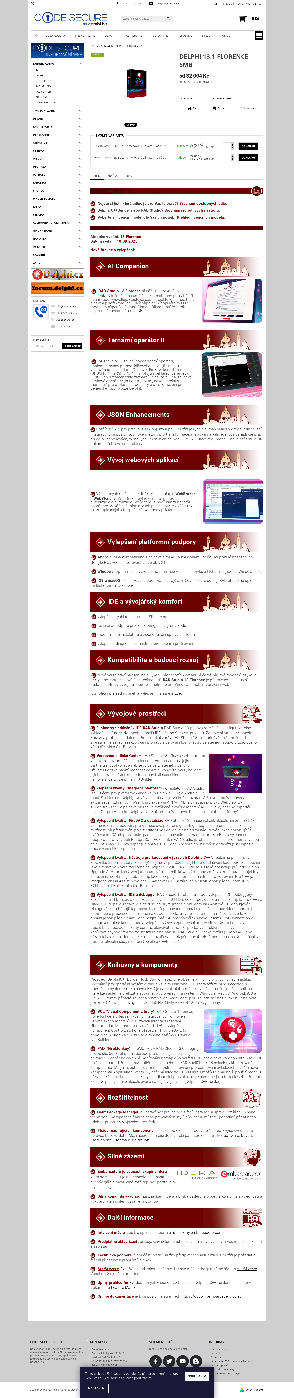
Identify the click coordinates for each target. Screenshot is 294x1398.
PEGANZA (39, 166)
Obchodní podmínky (222, 1369)
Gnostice (185, 35)
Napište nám (218, 1349)
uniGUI (226, 35)
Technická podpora (115, 1255)
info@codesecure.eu (68, 306)
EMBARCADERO (55, 35)
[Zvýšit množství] (232, 144)
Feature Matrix (123, 1287)
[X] (34, 3)
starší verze (247, 1269)
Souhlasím (197, 1376)
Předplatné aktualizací (117, 1241)
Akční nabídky (219, 1357)
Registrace (243, 4)
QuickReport (43, 230)
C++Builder (43, 80)
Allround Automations (51, 222)
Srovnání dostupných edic (202, 203)
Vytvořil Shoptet (253, 1389)
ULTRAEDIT (40, 174)
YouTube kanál (64, 326)
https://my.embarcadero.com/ (198, 1232)
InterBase (42, 97)
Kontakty (216, 1353)
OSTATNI (39, 246)
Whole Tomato (44, 198)
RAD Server (43, 91)
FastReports (134, 35)
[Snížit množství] (232, 148)
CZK (255, 3)
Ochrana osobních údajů (225, 1373)
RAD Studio (43, 86)
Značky (38, 262)
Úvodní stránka (36, 36)
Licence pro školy (47, 102)
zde (178, 693)
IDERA (37, 206)
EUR (261, 4)
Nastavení (96, 1388)
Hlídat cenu (250, 108)
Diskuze (130, 176)
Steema (207, 35)
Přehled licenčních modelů (200, 217)
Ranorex (39, 238)
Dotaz (222, 108)
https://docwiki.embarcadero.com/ (211, 1296)
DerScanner (161, 35)
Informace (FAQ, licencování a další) (232, 1361)
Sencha (38, 214)
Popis (97, 176)
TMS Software (85, 35)
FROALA (38, 190)
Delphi (39, 75)
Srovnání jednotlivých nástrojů (191, 210)
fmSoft (143, 1140)
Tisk (195, 108)
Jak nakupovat (219, 1365)
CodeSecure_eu (65, 319)
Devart (110, 35)
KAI (37, 70)
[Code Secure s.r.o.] (71, 19)
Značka (113, 176)
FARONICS (40, 182)
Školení (39, 254)
